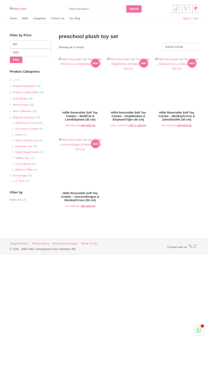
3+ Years (20, 181)
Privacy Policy (40, 243)
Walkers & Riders (24, 169)
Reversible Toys (23, 146)
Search (134, 8)
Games (19, 134)
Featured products (24, 86)
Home (13, 18)
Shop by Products (23, 117)
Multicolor (16, 199)
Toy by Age (19, 175)
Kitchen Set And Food (26, 140)
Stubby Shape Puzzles (27, 152)
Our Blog (74, 18)
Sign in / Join (190, 18)
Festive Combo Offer (25, 92)
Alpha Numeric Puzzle (27, 122)
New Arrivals (20, 104)
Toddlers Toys (22, 158)
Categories (39, 18)
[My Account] (186, 9)
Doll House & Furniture (27, 128)
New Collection (22, 111)
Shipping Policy (19, 243)
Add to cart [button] (80, 83)
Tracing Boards (23, 163)
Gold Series (20, 98)
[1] (199, 331)
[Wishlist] (176, 9)
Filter (16, 59)
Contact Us (58, 18)
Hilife (25, 18)
